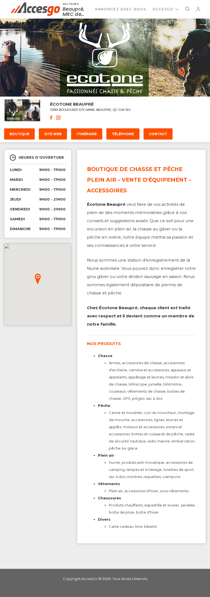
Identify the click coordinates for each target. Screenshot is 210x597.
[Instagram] (58, 118)
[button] (37, 279)
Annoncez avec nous (120, 9)
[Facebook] (51, 118)
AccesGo (163, 9)
